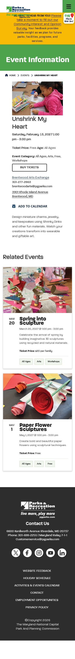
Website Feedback (37, 570)
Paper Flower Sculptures (35, 427)
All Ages (26, 361)
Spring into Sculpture (32, 321)
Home (12, 75)
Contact (36, 592)
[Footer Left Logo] (38, 509)
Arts (39, 361)
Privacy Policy (37, 607)
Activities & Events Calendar (37, 585)
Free (50, 464)
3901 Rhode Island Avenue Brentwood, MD (30, 194)
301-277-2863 (21, 182)
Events (25, 75)
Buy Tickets (29, 167)
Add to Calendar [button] (32, 206)
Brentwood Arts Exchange (30, 177)
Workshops (53, 361)
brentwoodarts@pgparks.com (32, 186)
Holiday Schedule (37, 578)
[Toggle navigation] (68, 6)
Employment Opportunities (37, 600)
